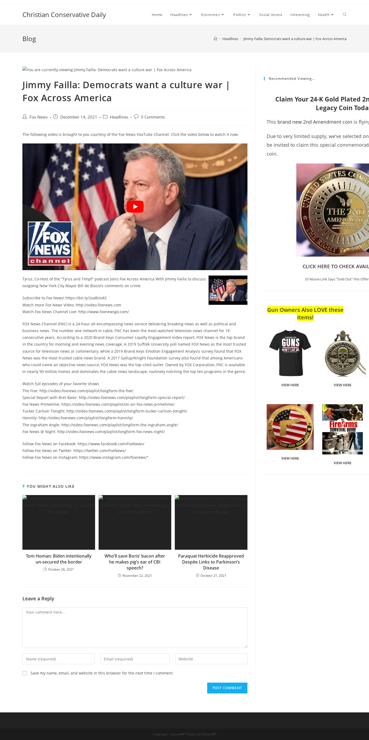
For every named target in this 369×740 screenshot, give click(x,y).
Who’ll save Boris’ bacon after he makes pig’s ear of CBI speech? (135, 562)
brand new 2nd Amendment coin (314, 122)
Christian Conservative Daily (64, 14)
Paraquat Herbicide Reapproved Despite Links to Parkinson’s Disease (211, 562)
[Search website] (345, 15)
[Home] (215, 38)
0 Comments (153, 117)
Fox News (38, 117)
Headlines (119, 117)
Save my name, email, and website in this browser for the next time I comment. (102, 673)
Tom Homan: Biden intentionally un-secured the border (59, 559)
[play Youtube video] (134, 206)
